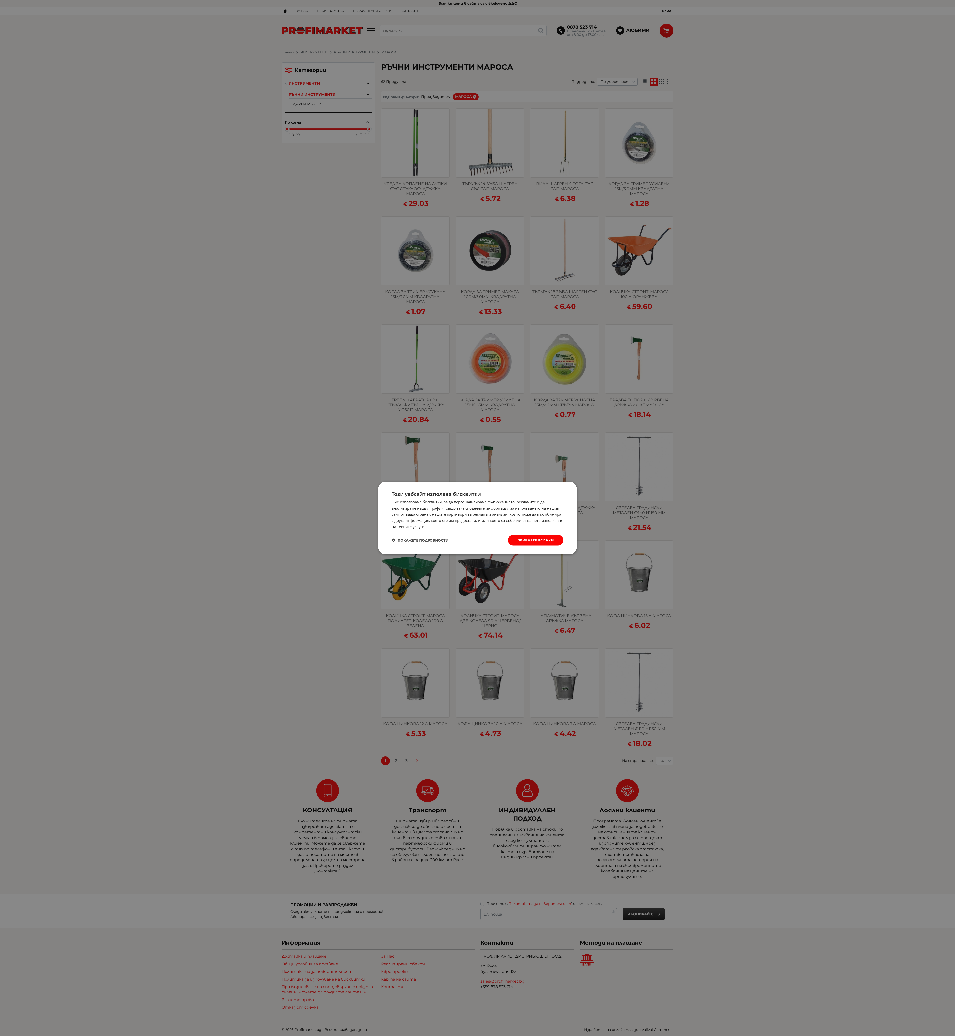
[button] (420, 540)
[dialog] (477, 518)
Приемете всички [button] (535, 540)
